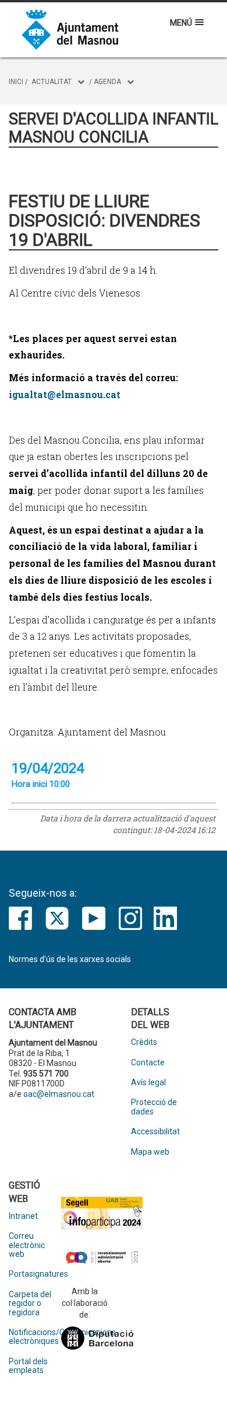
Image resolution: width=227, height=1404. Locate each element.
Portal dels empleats (28, 1366)
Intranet (23, 1216)
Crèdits (144, 1042)
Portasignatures (35, 1274)
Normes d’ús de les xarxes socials (70, 959)
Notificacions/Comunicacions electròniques (35, 1337)
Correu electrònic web (27, 1245)
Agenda (107, 82)
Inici (16, 82)
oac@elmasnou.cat (58, 1094)
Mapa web (150, 1152)
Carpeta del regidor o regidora (30, 1303)
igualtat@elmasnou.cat (64, 394)
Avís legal (148, 1082)
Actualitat (51, 82)
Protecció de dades (154, 1107)
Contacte (148, 1062)
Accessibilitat (155, 1131)
